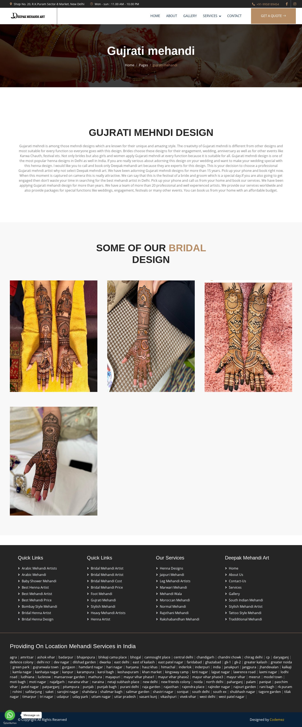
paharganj (235, 682)
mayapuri (113, 677)
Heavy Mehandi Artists (108, 613)
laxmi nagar (268, 672)
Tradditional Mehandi (245, 619)
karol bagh (106, 672)
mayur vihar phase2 (174, 677)
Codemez (277, 719)
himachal (168, 667)
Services (235, 587)
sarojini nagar (68, 691)
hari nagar (114, 667)
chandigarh (206, 657)
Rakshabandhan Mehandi (179, 619)
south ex (220, 691)
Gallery (190, 16)
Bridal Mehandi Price (107, 587)
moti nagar (38, 682)
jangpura (249, 667)
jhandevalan (269, 667)
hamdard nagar (91, 667)
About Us (236, 574)
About (171, 16)
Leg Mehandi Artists (175, 581)
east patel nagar (171, 662)
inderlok (185, 667)
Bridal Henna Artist (36, 613)
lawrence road (244, 672)
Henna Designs (171, 568)
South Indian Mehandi (246, 600)
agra (14, 657)
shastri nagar (163, 691)
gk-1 (228, 662)
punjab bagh (107, 687)
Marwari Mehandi (173, 587)
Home (155, 16)
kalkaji (287, 667)
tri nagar (47, 696)
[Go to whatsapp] (10, 715)
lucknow (44, 677)
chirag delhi (253, 657)
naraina (98, 682)
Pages (143, 65)
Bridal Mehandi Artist (107, 568)
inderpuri (202, 667)
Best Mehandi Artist (37, 593)
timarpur (29, 696)
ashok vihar (46, 657)
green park (21, 667)
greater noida (281, 662)
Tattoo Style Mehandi (245, 613)
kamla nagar (22, 672)
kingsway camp (177, 672)
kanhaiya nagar (47, 672)
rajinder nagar (219, 687)
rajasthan (171, 687)
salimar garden (138, 691)
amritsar (27, 657)
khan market (152, 672)
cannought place (157, 657)
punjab (89, 687)
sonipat (183, 691)
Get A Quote (272, 16)
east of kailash (144, 662)
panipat (265, 682)
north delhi (215, 682)
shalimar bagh (111, 691)
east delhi (122, 662)
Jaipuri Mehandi (172, 574)
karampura (86, 672)
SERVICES (210, 16)
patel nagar (30, 687)
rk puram (285, 687)
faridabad (195, 662)
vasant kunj (148, 696)
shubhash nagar (243, 691)
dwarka (105, 662)
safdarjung (34, 691)
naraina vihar (78, 682)
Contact (234, 16)
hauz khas (150, 667)
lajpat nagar (221, 672)
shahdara (90, 691)
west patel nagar (232, 696)
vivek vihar (188, 696)
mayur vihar (236, 677)
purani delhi (130, 687)
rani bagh (267, 687)
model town (273, 677)
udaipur (63, 696)
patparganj (51, 687)
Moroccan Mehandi (175, 600)
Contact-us (237, 581)
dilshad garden (85, 662)
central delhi (184, 657)
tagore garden (270, 691)
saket (49, 691)
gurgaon (69, 667)
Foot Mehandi (101, 593)
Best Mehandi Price (37, 600)
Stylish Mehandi (103, 606)
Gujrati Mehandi (103, 600)
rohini (18, 691)
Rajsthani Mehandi (174, 613)
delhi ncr (44, 662)
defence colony (22, 662)
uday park (81, 696)
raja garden (151, 687)
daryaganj (281, 657)
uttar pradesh (125, 696)
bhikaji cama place (113, 657)
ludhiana (28, 677)
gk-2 (238, 662)
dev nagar (62, 662)
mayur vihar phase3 (208, 677)
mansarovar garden (70, 677)
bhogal (136, 657)
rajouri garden (245, 687)
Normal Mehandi (173, 606)
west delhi (208, 696)
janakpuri (232, 667)
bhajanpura (86, 657)
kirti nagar (200, 672)
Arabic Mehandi (34, 574)
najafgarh (57, 682)
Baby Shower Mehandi (39, 581)
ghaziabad (213, 662)
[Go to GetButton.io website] (9, 723)
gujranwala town (46, 667)
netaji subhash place (123, 682)
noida (198, 682)
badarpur (66, 657)
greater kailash (256, 662)
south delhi (201, 691)
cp (268, 657)
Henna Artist (100, 619)
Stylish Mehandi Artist (246, 606)
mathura (95, 677)
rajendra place (193, 687)
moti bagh (18, 682)
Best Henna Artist (35, 587)
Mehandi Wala (171, 593)
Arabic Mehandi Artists (39, 568)
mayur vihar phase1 (139, 677)
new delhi (150, 682)
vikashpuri (168, 696)
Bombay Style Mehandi (39, 606)
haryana (132, 667)
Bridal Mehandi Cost (106, 581)
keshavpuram (128, 672)
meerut (255, 677)
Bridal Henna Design (37, 619)
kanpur (68, 672)
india (217, 667)
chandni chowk (230, 657)
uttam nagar (101, 696)
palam (251, 682)
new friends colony (176, 682)
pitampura (71, 687)
